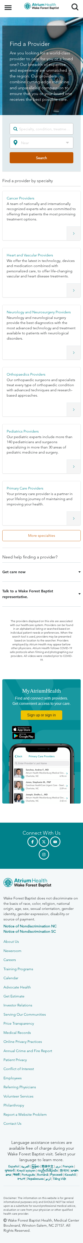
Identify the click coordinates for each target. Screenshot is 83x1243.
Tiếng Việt (59, 1179)
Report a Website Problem (25, 1114)
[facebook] (32, 842)
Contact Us (12, 1123)
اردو (48, 1179)
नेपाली (16, 1174)
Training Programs (18, 969)
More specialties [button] (41, 535)
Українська (35, 1179)
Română (42, 1174)
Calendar (10, 978)
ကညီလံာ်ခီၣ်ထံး (48, 1170)
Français (68, 1166)
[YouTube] (55, 842)
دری (58, 1166)
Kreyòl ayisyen (26, 1170)
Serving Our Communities (24, 1014)
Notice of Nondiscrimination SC (29, 931)
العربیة (25, 1166)
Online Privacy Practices (22, 1041)
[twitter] (44, 842)
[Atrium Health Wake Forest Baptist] (41, 883)
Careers (9, 960)
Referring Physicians (19, 1087)
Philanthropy (13, 1105)
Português (28, 1174)
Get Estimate (13, 996)
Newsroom (12, 951)
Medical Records (17, 1032)
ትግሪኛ (21, 1179)
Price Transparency (18, 1023)
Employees (12, 1078)
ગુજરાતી (10, 1170)
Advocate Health (17, 987)
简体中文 (47, 1166)
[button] (41, 215)
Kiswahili (70, 1174)
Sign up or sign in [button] (41, 715)
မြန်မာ (35, 1166)
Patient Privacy (15, 1060)
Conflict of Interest (18, 1069)
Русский (56, 1174)
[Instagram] (44, 854)
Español (13, 1166)
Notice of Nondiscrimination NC (29, 926)
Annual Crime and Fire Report (27, 1051)
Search (73, 2)
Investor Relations (17, 1005)
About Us (11, 941)
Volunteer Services (18, 1096)
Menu (8, 5)
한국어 (64, 1170)
